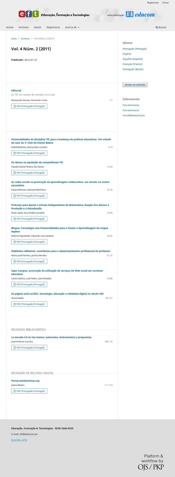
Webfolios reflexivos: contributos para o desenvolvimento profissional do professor (60, 251)
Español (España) (133, 59)
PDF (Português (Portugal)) (30, 106)
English (127, 53)
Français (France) (132, 64)
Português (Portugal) (135, 48)
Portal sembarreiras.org (25, 380)
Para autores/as (131, 110)
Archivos (24, 27)
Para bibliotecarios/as (134, 115)
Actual (9, 27)
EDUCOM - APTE (19, 440)
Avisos (37, 27)
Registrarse (53, 27)
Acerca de (71, 27)
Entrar (166, 2)
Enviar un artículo (135, 84)
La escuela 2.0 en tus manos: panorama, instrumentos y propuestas (51, 337)
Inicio (14, 38)
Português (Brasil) (133, 69)
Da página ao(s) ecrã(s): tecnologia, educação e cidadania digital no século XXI (57, 293)
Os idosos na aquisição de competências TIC (37, 162)
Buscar (162, 27)
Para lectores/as (131, 105)
